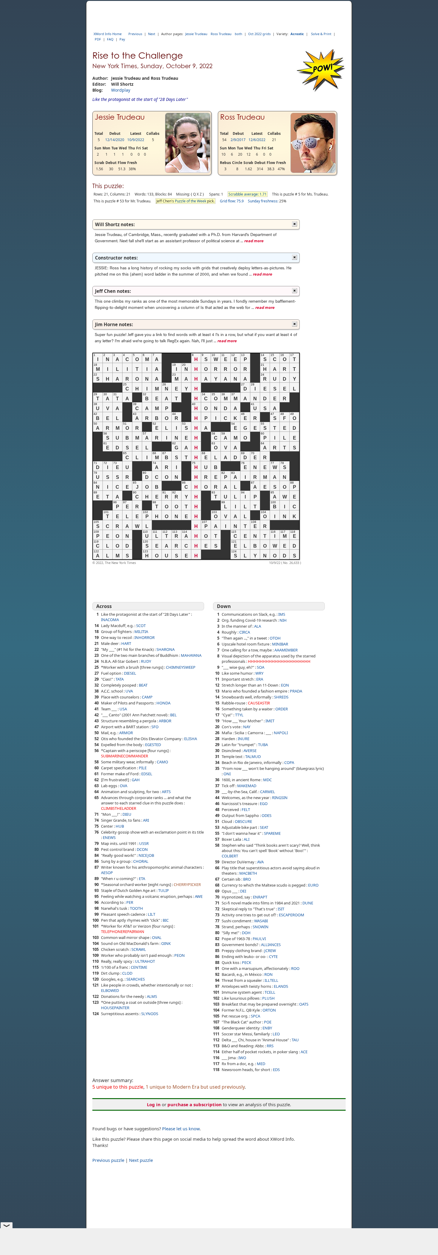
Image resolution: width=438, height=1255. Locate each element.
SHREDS (281, 697)
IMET (269, 720)
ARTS (166, 791)
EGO (264, 803)
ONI (227, 773)
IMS (281, 614)
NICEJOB (146, 855)
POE (267, 1022)
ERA (259, 679)
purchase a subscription (194, 1104)
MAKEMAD (246, 785)
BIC (166, 920)
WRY (259, 673)
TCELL (270, 992)
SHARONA (165, 649)
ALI (246, 839)
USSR (144, 843)
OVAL (156, 937)
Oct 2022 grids (259, 34)
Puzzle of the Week (190, 201)
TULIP (163, 890)
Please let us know (181, 1128)
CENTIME (139, 967)
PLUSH (268, 998)
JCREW (270, 950)
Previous (135, 34)
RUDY (146, 661)
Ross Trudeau (221, 34)
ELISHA (190, 738)
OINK (166, 943)
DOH (246, 932)
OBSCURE (243, 821)
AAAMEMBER (286, 650)
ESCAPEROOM (291, 915)
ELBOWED (110, 990)
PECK (246, 962)
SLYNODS (149, 1013)
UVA (129, 691)
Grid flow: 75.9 (232, 201)
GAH (136, 779)
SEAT (264, 827)
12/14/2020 (114, 139)
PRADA (296, 691)
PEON (179, 955)
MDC (267, 779)
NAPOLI (281, 732)
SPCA (255, 1016)
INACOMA (110, 619)
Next (151, 34)
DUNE (307, 903)
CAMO (162, 762)
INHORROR (144, 637)
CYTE (273, 956)
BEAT (143, 685)
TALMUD (253, 756)
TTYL (239, 715)
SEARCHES (135, 979)
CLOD (127, 973)
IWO (242, 1057)
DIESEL (130, 673)
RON (268, 974)
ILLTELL (271, 980)
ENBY (267, 1028)
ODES (266, 815)
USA (123, 709)
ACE (304, 1051)
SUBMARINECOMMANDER (124, 756)
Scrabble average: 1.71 (248, 194)
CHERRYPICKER (187, 884)
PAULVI (259, 938)
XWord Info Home (108, 34)
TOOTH (136, 908)
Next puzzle (141, 1160)
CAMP (147, 697)
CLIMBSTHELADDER (118, 808)
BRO (247, 879)
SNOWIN (260, 926)
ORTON (269, 1010)
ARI (146, 820)
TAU (295, 1040)
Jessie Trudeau (196, 34)
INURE (243, 738)
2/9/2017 (238, 139)
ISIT (281, 909)
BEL (173, 715)
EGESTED (153, 744)
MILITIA (141, 631)
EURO (313, 885)
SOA (260, 667)
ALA (257, 626)
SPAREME (272, 833)
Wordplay (120, 90)
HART (126, 643)
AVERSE (250, 750)
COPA (289, 762)
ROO (295, 968)
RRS (270, 1045)
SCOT (141, 625)
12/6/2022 (256, 139)
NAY (246, 726)
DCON (142, 849)
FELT (246, 809)
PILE (143, 767)
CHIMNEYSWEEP (180, 667)
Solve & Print (321, 34)
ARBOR (165, 720)
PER (129, 902)
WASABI (261, 920)
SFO (155, 726)
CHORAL (140, 861)
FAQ (110, 39)
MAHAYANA (191, 655)
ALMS (152, 996)
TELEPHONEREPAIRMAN (122, 931)
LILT (151, 914)
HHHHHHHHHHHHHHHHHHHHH (279, 661)
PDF (98, 39)
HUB (120, 826)
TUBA (263, 744)
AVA (260, 862)
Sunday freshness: (263, 201)
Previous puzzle (108, 1160)
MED (261, 1063)
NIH (283, 620)
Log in (154, 1104)
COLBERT (230, 856)
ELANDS (281, 986)
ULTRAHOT (145, 961)
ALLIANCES (271, 944)
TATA (120, 679)
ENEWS (109, 837)
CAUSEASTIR (259, 703)
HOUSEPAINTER (115, 1007)
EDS (276, 1069)
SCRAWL (138, 949)
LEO (276, 1034)
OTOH (275, 638)
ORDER (281, 709)
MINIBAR (280, 644)
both (238, 34)
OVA (123, 785)
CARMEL (267, 791)
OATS (303, 1004)
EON (285, 685)
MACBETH (248, 873)
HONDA (163, 703)
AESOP (107, 872)
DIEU (126, 814)
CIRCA (244, 632)
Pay (122, 39)
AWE (199, 896)
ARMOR (126, 732)
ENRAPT (260, 897)
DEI (243, 891)
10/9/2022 (135, 139)
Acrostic (297, 34)
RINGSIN (280, 797)
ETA (142, 878)
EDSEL (146, 773)
